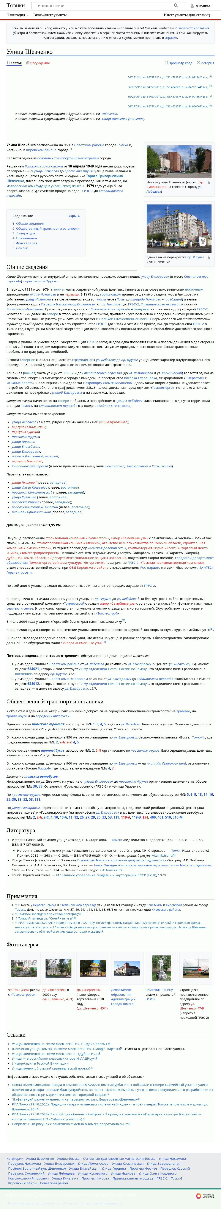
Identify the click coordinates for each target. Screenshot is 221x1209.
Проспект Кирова (95, 1178)
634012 (33, 683)
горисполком (110, 294)
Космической (172, 373)
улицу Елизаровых (155, 276)
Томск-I (26, 405)
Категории (15, 1158)
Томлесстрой (74, 603)
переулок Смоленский (28, 427)
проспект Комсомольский (32, 492)
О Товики (69, 1203)
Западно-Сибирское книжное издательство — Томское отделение (157, 865)
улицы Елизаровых (99, 781)
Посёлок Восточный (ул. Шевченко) (37, 1168)
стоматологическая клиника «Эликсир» (68, 543)
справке (171, 38)
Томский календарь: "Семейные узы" (45, 918)
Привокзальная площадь (133, 1178)
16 (211, 794)
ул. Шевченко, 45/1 (57, 999)
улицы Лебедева (46, 171)
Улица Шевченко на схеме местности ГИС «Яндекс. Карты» (59, 1044)
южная (59, 289)
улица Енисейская (25, 446)
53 (31, 799)
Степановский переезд (30, 466)
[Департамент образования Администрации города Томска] (127, 968)
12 (76, 817)
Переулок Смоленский (26, 1173)
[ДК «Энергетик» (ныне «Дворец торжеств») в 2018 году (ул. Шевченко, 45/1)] (93, 968)
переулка (72, 294)
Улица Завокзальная (163, 1163)
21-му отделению (93, 669)
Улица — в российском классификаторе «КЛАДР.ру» (53, 1058)
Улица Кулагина (65, 1178)
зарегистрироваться (194, 28)
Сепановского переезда (155, 678)
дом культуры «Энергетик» (82, 562)
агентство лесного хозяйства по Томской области (141, 543)
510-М (178, 817)
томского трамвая (48, 724)
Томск (116, 839)
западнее (57, 482)
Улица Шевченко (40, 1158)
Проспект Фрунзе (143, 1168)
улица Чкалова (23, 482)
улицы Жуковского (113, 422)
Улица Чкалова (123, 1173)
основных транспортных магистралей (68, 158)
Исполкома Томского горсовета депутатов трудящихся (120, 860)
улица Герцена (23, 441)
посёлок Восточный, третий (35, 456)
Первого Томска (54, 304)
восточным (194, 289)
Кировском (79, 678)
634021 (33, 669)
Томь (121, 299)
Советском (57, 678)
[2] (123, 620)
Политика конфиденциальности (32, 1203)
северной (27, 360)
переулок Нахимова (27, 461)
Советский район (54, 1183)
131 (37, 799)
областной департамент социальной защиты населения (80, 558)
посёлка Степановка (140, 378)
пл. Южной (173, 299)
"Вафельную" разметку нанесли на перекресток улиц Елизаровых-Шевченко (74, 1099)
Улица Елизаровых (59, 1163)
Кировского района (166, 909)
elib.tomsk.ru (109, 870)
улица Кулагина (24, 497)
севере (52, 314)
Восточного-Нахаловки (24, 309)
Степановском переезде (58, 405)
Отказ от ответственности (101, 1203)
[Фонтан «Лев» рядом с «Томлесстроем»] (24, 968)
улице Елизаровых (26, 807)
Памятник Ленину (159, 990)
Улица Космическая (128, 1163)
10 (56, 817)
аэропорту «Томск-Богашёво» (109, 383)
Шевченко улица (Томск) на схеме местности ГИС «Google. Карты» (65, 1048)
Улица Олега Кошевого (158, 1173)
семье (28, 608)
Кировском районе (41, 150)
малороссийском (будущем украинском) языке (44, 186)
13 (200, 794)
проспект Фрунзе (25, 436)
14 (205, 794)
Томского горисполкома (44, 166)
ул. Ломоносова (141, 373)
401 (160, 817)
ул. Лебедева (106, 360)
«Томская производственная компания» (172, 562)
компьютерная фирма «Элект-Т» (154, 548)
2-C (46, 817)
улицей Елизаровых (67, 392)
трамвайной (83, 360)
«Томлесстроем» (23, 994)
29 (93, 817)
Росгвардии (149, 567)
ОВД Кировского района (89, 567)
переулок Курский (25, 431)
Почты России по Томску (127, 669)
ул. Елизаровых (139, 664)
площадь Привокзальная (31, 512)
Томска (122, 145)
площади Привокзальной (166, 763)
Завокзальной (137, 466)
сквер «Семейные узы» (129, 538)
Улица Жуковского (92, 1173)
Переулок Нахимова (24, 1163)
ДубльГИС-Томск (19, 558)
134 (145, 817)
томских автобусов (41, 776)
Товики (15, 5)
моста (101, 299)
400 (153, 817)
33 (41, 786)
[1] (70, 148)
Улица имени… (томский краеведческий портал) (51, 1068)
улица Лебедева (24, 422)
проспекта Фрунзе (79, 171)
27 (87, 817)
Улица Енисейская (83, 1168)
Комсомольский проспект (28, 1178)
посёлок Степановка (113, 405)
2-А (62, 742)
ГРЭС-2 (87, 191)
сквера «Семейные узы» (83, 643)
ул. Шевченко (179, 664)
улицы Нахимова (43, 294)
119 (116, 817)
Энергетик (194, 378)
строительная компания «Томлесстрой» (77, 538)
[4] (104, 641)
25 (8, 799)
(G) (210, 76)
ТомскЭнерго (162, 387)
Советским (154, 905)
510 (168, 817)
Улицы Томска (68, 1158)
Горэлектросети (19, 572)
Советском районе (89, 145)
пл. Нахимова (111, 304)
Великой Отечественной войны (125, 319)
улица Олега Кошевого (29, 487)
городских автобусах (52, 716)
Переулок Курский (175, 1168)
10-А (63, 817)
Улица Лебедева (61, 1173)
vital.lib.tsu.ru (162, 855)
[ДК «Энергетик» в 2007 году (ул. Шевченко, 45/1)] (58, 968)
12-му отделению (93, 683)
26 (82, 817)
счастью (13, 608)
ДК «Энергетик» (54, 990)
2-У (68, 742)
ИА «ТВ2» (206, 567)
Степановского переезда (160, 304)
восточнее (69, 487)
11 (71, 817)
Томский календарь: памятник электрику (48, 914)
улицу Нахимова (38, 299)
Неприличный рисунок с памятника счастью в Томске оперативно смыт (70, 1124)
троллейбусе (16, 716)
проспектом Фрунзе (41, 281)
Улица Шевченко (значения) (123, 118)
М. (58, 875)
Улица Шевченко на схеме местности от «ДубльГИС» (55, 1053)
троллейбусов (53, 750)
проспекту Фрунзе (145, 750)
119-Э (136, 817)
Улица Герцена (114, 1168)
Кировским (174, 905)
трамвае (183, 711)
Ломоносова (115, 466)
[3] (211, 628)
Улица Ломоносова (93, 1163)
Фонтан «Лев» (18, 990)
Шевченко (109, 113)
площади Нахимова (145, 299)
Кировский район (22, 1183)
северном (142, 309)
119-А (125, 817)
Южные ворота (20, 383)
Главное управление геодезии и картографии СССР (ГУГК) (109, 875)
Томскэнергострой (44, 562)
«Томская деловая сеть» (107, 548)
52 (25, 799)
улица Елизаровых (26, 451)
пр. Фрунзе (195, 257)
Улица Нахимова (172, 1158)
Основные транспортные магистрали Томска (119, 1158)
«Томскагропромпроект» (39, 553)
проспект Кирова (25, 502)
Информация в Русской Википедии (40, 1063)
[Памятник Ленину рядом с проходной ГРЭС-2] (161, 968)
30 (35, 786)
